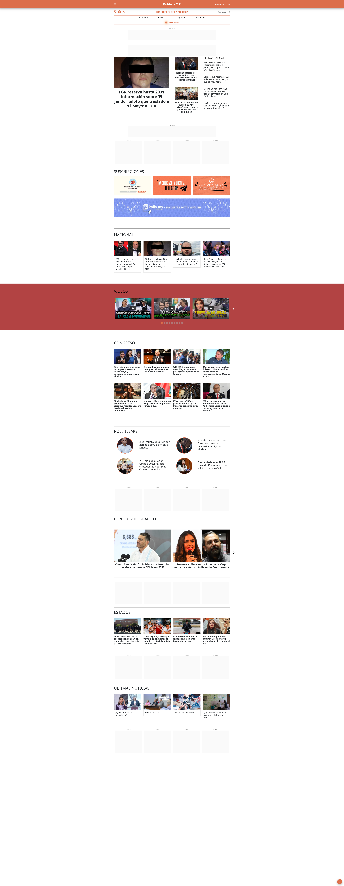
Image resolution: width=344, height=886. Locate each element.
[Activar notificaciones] (339, 881)
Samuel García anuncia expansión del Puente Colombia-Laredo (185, 639)
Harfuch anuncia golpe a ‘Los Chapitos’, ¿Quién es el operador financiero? (216, 106)
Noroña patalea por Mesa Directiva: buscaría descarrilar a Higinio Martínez (186, 76)
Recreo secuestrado (184, 712)
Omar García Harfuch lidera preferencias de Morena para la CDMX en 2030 (142, 566)
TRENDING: (173, 22)
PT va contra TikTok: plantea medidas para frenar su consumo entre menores (185, 405)
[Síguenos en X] (123, 11)
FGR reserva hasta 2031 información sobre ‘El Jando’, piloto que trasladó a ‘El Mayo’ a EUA (141, 99)
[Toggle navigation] (115, 4)
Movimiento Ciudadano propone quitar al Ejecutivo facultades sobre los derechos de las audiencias (127, 406)
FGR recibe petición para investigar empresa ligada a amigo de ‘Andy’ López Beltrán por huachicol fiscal (127, 264)
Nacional (144, 17)
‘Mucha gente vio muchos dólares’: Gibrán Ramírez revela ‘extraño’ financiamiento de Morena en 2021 (216, 372)
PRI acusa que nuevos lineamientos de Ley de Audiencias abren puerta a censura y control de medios (216, 406)
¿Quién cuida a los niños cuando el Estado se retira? (215, 715)
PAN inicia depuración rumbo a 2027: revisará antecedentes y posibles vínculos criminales (186, 107)
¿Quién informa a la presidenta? (124, 713)
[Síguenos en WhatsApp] (115, 11)
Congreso (180, 17)
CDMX (162, 17)
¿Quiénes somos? (223, 12)
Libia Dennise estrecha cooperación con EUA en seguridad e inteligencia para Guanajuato (126, 640)
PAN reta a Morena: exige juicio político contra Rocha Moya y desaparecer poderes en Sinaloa (127, 372)
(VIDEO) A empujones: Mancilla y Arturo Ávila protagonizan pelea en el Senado (186, 370)
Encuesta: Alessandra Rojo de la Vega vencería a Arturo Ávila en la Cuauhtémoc (202, 566)
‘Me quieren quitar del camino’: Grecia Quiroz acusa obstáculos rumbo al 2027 (216, 640)
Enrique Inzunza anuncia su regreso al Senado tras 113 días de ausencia (156, 369)
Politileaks (200, 17)
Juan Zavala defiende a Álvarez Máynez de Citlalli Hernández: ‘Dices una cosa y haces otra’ (216, 263)
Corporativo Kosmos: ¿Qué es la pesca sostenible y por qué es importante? (217, 79)
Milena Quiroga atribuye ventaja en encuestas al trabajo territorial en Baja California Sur (216, 92)
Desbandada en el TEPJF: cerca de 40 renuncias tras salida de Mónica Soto (212, 465)
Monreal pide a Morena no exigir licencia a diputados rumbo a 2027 (157, 403)
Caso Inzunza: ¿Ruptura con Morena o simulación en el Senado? (154, 444)
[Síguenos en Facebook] (119, 11)
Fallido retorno (152, 712)
